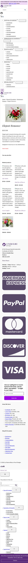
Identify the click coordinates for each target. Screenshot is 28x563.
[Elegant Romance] (15, 113)
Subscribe (14, 398)
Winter (8, 70)
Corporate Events (10, 86)
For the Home (9, 43)
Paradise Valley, (9, 417)
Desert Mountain (9, 424)
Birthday (8, 24)
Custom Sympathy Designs (12, 46)
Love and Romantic (10, 445)
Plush (7, 57)
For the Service (9, 512)
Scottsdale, (8, 409)
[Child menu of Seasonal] (16, 62)
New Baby (8, 34)
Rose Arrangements (11, 36)
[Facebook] (2, 466)
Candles (8, 51)
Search (16, 485)
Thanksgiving (9, 77)
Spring (7, 64)
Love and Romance (10, 32)
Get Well (8, 28)
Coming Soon (8, 453)
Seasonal (5, 530)
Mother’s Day (9, 541)
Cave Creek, (8, 411)
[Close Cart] (5, 474)
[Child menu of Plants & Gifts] (18, 49)
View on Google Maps (7, 253)
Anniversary (9, 22)
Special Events (6, 549)
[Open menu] (2, 90)
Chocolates (9, 53)
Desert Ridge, (8, 419)
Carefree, (7, 413)
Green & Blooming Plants (12, 55)
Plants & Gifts (6, 517)
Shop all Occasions (7, 490)
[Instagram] (4, 466)
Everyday (8, 30)
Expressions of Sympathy (9, 508)
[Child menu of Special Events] (19, 82)
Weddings (8, 84)
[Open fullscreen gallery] (24, 120)
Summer (8, 66)
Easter (7, 75)
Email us (4, 254)
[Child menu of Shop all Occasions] (22, 20)
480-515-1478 (12, 3)
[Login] (14, 13)
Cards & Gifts (9, 59)
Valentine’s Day (9, 72)
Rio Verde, (7, 415)
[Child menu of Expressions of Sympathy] (7, 41)
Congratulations (10, 26)
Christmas (8, 79)
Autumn (8, 68)
